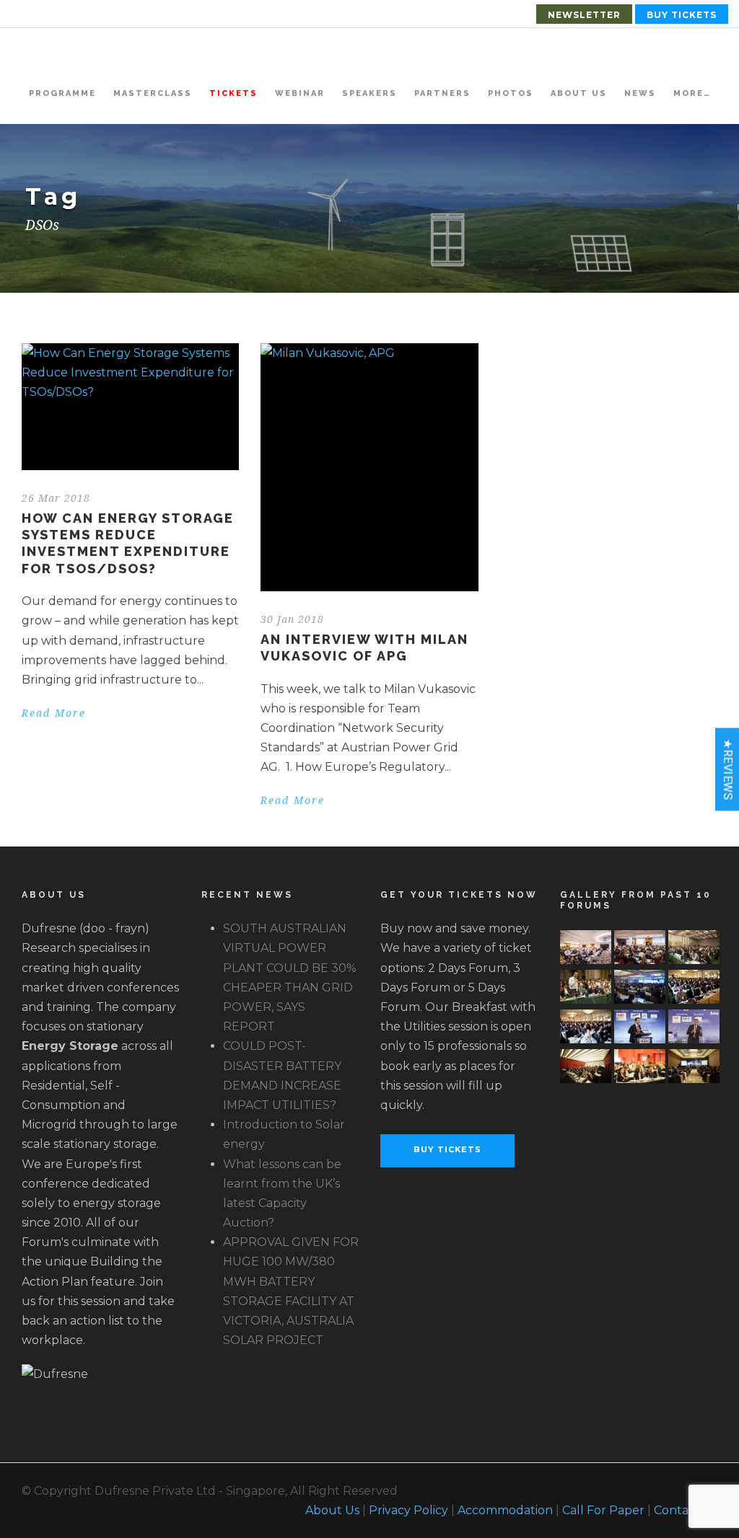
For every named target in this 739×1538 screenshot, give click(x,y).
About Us (579, 93)
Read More (54, 713)
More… (692, 93)
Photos (510, 93)
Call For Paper (603, 1510)
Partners (442, 93)
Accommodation (505, 1510)
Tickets (233, 93)
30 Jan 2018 (292, 619)
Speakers (369, 93)
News (640, 93)
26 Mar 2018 (56, 498)
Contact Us (685, 1510)
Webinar (300, 93)
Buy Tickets (682, 14)
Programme (62, 93)
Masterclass (152, 93)
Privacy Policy (408, 1510)
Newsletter (584, 14)
